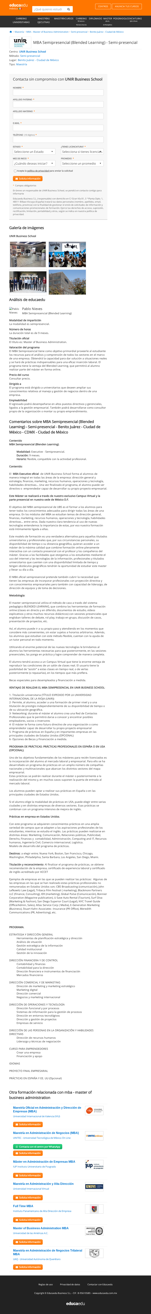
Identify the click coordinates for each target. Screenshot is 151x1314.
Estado (17, 146)
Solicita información (30, 178)
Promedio (66, 158)
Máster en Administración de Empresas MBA (44, 1161)
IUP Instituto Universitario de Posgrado (34, 1166)
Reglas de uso (45, 1284)
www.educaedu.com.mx (105, 1293)
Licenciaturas (133, 19)
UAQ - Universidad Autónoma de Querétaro (37, 1259)
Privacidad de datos (70, 1284)
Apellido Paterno (22, 99)
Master (107, 21)
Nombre (17, 87)
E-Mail (16, 123)
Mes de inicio (20, 158)
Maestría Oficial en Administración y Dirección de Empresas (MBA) (47, 1109)
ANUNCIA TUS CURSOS (127, 6)
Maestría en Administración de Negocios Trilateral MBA (47, 1252)
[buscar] (68, 9)
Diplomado (95, 18)
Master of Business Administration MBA (41, 1228)
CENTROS (103, 6)
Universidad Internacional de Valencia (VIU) (36, 1116)
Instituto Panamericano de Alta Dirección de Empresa (42, 1211)
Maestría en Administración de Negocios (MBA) (46, 1132)
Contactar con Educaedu (100, 1284)
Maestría (59, 18)
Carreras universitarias (21, 20)
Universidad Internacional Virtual (31, 1188)
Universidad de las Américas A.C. (30, 1233)
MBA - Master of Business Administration (47, 31)
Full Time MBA (23, 1206)
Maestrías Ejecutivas (44, 20)
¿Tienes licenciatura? (72, 146)
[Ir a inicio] (10, 31)
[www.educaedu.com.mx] (75, 1303)
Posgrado (119, 18)
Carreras (81, 21)
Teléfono (24, 134)
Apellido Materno (23, 111)
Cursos (69, 18)
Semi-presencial (79, 31)
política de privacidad (38, 170)
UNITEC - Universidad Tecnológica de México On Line (42, 1137)
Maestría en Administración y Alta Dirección (43, 1183)
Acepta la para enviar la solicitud (45, 170)
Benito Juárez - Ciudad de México (107, 31)
